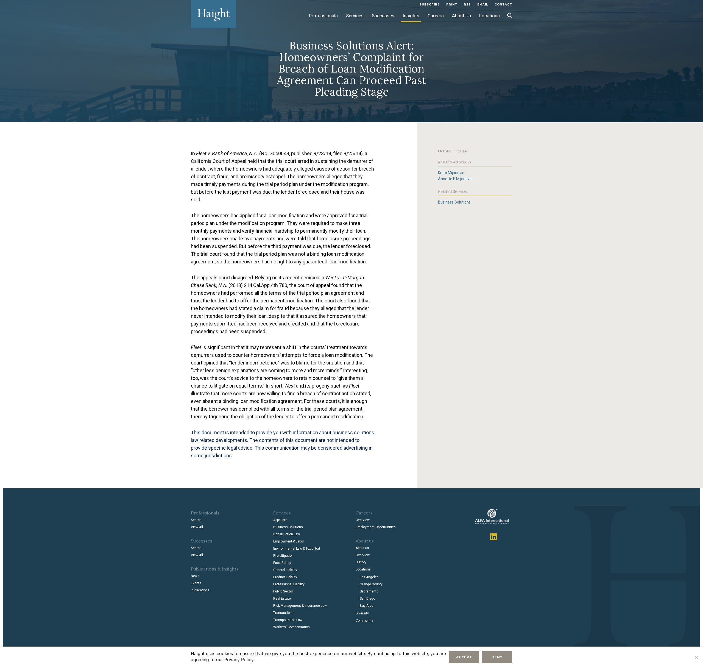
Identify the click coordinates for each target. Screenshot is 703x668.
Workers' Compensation (291, 627)
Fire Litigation (283, 556)
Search (196, 520)
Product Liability (285, 577)
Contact (503, 4)
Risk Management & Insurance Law (300, 606)
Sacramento (369, 591)
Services (355, 15)
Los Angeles (369, 577)
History (361, 562)
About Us (461, 15)
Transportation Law (287, 620)
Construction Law (286, 534)
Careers (436, 15)
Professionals (323, 15)
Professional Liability (289, 584)
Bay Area (366, 606)
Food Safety (282, 563)
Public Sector (283, 591)
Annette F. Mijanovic (455, 179)
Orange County (371, 584)
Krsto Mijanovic (451, 173)
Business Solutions (454, 202)
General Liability (285, 570)
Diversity (362, 613)
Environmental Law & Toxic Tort (296, 548)
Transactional (283, 613)
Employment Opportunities (376, 527)
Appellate (280, 520)
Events (196, 583)
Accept (464, 657)
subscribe (430, 4)
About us (362, 548)
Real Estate (282, 598)
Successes (383, 15)
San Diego (367, 598)
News (195, 576)
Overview (363, 520)
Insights (411, 15)
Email (482, 4)
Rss (467, 4)
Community (364, 620)
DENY (497, 657)
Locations (489, 15)
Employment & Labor (288, 541)
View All (197, 527)
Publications (200, 590)
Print (451, 4)
